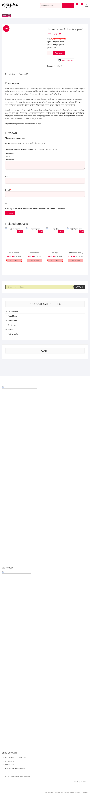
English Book (13, 311)
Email (8, 190)
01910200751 (8, 764)
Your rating (10, 153)
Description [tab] (10, 74)
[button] (4, 15)
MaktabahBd (49, 792)
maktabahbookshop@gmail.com (15, 768)
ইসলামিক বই (58, 66)
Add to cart (59, 53)
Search (68, 5)
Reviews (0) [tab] (23, 74)
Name (8, 176)
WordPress (84, 792)
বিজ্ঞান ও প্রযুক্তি (13, 334)
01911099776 (8, 761)
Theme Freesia (69, 792)
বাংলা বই (10, 329)
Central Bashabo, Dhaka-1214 (14, 757)
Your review (10, 159)
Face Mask (12, 316)
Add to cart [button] (14, 260)
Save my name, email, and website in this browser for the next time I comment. (35, 208)
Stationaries (12, 320)
